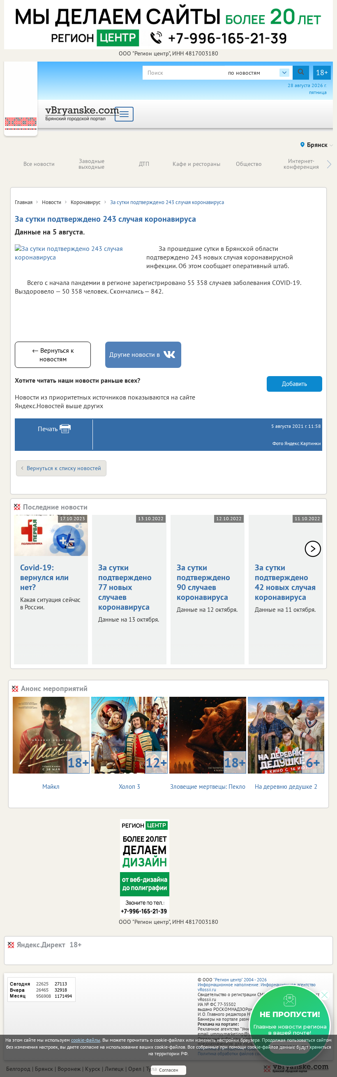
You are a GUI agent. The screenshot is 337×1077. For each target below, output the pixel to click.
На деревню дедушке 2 (287, 772)
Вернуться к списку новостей (64, 468)
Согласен (168, 1070)
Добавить (294, 384)
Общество (249, 164)
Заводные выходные (91, 163)
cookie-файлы (85, 1040)
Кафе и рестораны (196, 164)
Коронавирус (86, 202)
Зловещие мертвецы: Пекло (208, 772)
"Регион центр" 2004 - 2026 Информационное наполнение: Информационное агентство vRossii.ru (257, 984)
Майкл (65, 772)
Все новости (39, 164)
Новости (51, 202)
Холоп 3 (143, 772)
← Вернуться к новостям (53, 354)
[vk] (170, 354)
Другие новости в (134, 354)
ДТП (144, 164)
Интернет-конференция (301, 163)
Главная (23, 202)
